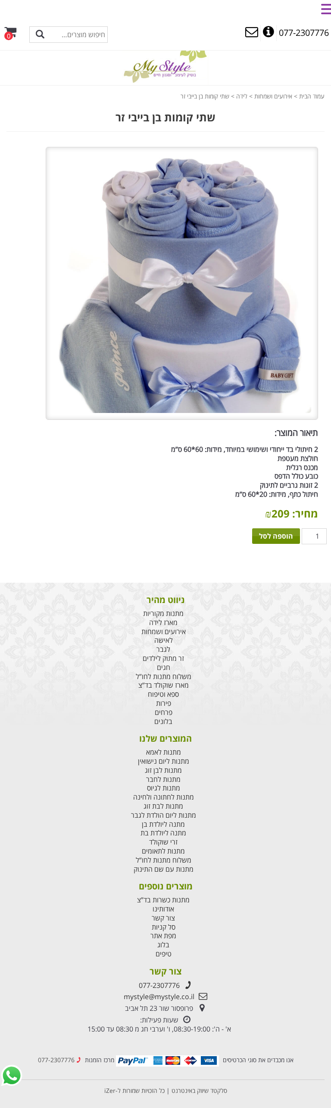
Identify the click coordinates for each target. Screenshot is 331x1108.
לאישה (163, 640)
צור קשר (163, 918)
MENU (309, 8)
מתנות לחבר (163, 779)
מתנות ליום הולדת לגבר (163, 815)
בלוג (163, 944)
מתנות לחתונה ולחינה (163, 797)
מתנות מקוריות (163, 613)
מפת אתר (163, 935)
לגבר (163, 649)
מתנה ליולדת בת (163, 833)
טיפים (164, 954)
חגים (163, 667)
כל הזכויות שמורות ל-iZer (134, 1090)
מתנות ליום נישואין (163, 761)
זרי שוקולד (163, 842)
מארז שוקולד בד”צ (163, 685)
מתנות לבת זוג (163, 806)
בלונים (163, 721)
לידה (241, 96)
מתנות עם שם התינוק (164, 869)
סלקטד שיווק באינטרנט (198, 1090)
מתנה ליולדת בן (163, 824)
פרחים (163, 712)
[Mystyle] (165, 67)
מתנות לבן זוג (163, 770)
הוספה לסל (276, 536)
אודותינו (163, 909)
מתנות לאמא (163, 752)
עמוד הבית (312, 96)
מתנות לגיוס (163, 788)
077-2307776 (159, 985)
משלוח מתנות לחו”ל (163, 676)
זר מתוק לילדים (163, 658)
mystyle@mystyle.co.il (159, 996)
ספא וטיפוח (163, 694)
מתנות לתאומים (163, 851)
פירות (163, 703)
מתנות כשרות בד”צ (163, 900)
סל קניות (163, 927)
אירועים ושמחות (273, 96)
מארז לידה (163, 622)
